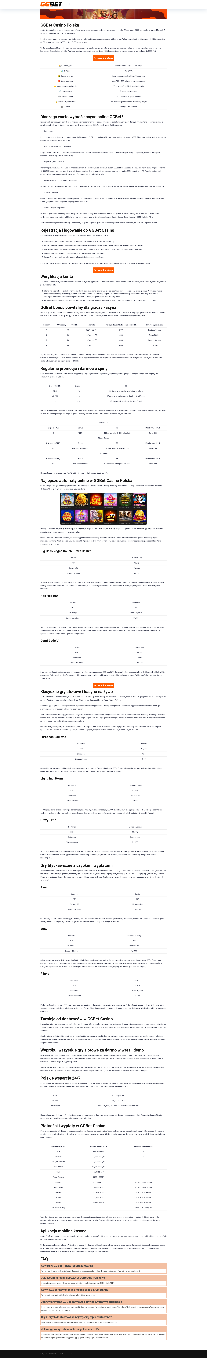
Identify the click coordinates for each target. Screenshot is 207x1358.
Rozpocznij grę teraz (103, 58)
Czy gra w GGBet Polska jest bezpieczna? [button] (67, 1265)
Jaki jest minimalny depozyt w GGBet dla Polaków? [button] (73, 1277)
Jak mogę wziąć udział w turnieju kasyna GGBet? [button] (71, 1329)
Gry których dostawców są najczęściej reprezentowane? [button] (76, 1317)
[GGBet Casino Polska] (51, 3)
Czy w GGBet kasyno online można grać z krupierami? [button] (74, 1289)
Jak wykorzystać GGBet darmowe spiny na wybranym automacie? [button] (82, 1301)
